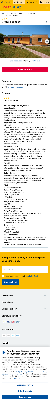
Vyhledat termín (25, 69)
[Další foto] (47, 41)
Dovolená (33, 2)
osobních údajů (32, 276)
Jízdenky (7, 2)
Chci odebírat (10, 282)
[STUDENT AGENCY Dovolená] (10, 7)
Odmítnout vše (25, 391)
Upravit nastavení (25, 385)
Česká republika (16, 61)
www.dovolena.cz (15, 87)
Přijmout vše (25, 397)
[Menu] (46, 7)
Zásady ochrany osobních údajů (27, 371)
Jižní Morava (35, 61)
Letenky (20, 2)
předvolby (16, 378)
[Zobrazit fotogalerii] (25, 41)
